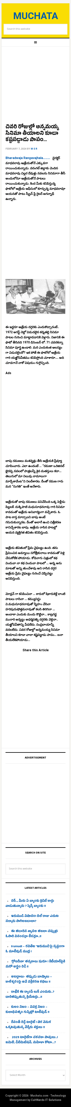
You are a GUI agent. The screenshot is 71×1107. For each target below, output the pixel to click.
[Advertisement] (35, 83)
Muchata (35, 15)
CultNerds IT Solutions (46, 1099)
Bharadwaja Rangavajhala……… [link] (29, 158)
